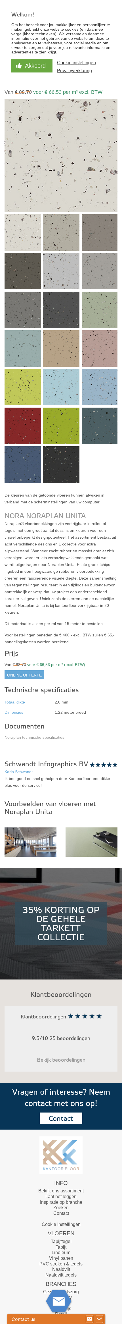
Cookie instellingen (61, 1224)
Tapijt (61, 1247)
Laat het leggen (61, 1196)
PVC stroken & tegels (61, 1263)
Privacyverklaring (74, 70)
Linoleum (61, 1252)
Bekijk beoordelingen (61, 1060)
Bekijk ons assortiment (61, 1190)
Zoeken (61, 1207)
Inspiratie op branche (61, 1202)
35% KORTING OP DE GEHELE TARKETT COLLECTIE (61, 924)
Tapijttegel (61, 1241)
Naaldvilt (61, 1269)
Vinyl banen (61, 1258)
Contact (61, 1118)
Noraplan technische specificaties (34, 737)
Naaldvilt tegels (61, 1275)
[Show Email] (89, 1319)
